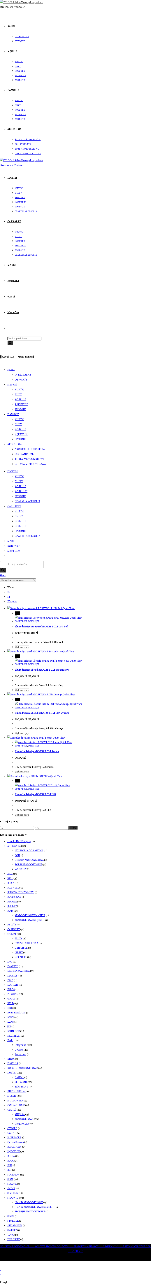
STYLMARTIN (14, 1225)
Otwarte (19, 1049)
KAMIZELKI (13, 1036)
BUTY (18, 394)
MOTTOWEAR (15, 1100)
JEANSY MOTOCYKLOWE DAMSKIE (34, 1207)
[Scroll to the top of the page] (1, 1265)
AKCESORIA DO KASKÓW (30, 449)
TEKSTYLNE (21, 1086)
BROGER (12, 901)
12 (8, 592)
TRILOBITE (13, 1239)
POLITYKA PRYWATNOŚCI (17, 1246)
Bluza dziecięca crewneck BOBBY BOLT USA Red (41, 626)
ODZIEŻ (11, 1110)
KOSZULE (20, 399)
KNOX (11, 1059)
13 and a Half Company (19, 841)
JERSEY (19, 952)
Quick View (68, 608)
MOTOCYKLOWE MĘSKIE (29, 920)
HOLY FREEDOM (16, 1012)
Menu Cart (13, 551)
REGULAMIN (113, 1246)
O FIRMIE (77, 1251)
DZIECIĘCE (33, 621)
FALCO (11, 989)
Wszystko (12, 601)
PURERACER (14, 1137)
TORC (10, 1234)
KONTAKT (13, 546)
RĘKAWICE (21, 404)
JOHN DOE (13, 1031)
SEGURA (12, 1184)
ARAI (10, 873)
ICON (10, 1017)
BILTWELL (13, 887)
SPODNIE (20, 409)
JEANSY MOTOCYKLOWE (29, 1202)
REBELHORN (14, 1146)
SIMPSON (12, 1193)
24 (8, 596)
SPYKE (10, 1216)
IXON (10, 1022)
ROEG (10, 1160)
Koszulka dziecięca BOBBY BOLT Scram (37, 751)
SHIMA (11, 1188)
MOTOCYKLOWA (24, 1119)
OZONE (11, 1133)
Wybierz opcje (22, 647)
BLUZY (19, 481)
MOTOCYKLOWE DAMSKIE (30, 915)
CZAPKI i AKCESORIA (27, 501)
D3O (9, 961)
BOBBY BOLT (21, 621)
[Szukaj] (10, 343)
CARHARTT (14, 506)
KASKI (11, 369)
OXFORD (12, 1128)
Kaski (10, 1040)
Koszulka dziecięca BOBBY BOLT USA (35, 794)
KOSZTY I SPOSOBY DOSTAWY (54, 1246)
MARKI (11, 541)
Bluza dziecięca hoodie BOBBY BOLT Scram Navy (42, 670)
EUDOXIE (12, 985)
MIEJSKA (20, 1114)
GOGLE (11, 998)
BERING (11, 883)
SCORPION (13, 1174)
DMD (10, 980)
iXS (9, 1026)
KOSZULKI (21, 491)
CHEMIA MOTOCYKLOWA (30, 464)
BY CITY (11, 924)
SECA (10, 1179)
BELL (10, 878)
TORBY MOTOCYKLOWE (29, 459)
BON (17, 855)
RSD (9, 1165)
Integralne (20, 1045)
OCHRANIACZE (24, 454)
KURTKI (19, 389)
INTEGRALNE (23, 374)
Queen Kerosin (15, 1142)
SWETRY (12, 1230)
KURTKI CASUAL (16, 1091)
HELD (10, 1003)
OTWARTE (21, 379)
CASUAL (11, 934)
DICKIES (12, 471)
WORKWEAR (22, 1124)
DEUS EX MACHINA (18, 971)
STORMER (13, 1221)
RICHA (11, 1156)
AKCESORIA (14, 444)
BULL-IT (12, 906)
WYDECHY (21, 869)
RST (9, 1170)
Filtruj (73, 828)
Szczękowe (20, 1054)
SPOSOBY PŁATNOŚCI (88, 1246)
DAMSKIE (13, 414)
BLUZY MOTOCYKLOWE (20, 892)
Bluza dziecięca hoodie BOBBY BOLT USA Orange (42, 713)
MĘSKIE (12, 384)
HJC (9, 1008)
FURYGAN (12, 994)
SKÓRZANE (21, 1082)
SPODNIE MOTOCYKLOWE (30, 1211)
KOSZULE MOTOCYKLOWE (22, 1068)
